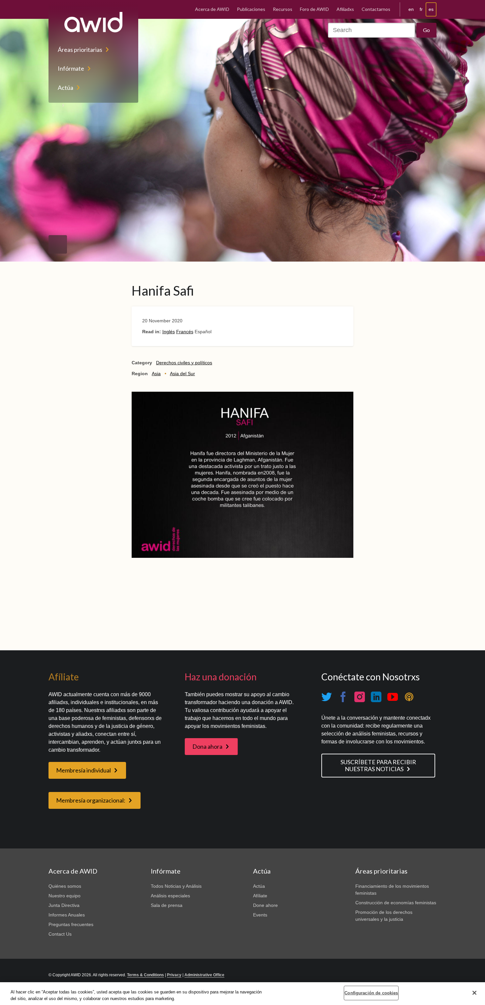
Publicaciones (251, 9)
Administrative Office (204, 975)
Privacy (174, 975)
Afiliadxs (345, 9)
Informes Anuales (66, 914)
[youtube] (392, 697)
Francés (184, 331)
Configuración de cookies (371, 992)
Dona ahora (207, 746)
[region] (242, 993)
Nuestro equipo (64, 895)
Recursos (282, 9)
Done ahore (265, 905)
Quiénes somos (64, 886)
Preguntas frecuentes (70, 924)
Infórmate (71, 68)
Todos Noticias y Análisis (176, 886)
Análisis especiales (170, 895)
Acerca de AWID (212, 9)
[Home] (93, 22)
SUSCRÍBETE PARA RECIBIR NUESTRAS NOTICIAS (378, 765)
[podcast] (409, 697)
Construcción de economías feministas (395, 902)
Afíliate (260, 895)
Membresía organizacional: (90, 800)
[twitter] (326, 697)
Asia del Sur (182, 373)
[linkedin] (376, 697)
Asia (156, 373)
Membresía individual (83, 770)
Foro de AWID (314, 9)
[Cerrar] (474, 993)
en (411, 9)
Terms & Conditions (145, 975)
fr (421, 9)
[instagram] (359, 697)
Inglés (168, 331)
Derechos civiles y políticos (184, 362)
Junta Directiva (64, 905)
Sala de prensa (166, 905)
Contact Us (60, 934)
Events (260, 914)
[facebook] (343, 697)
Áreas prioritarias (80, 49)
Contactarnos (376, 9)
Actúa (65, 87)
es (431, 9)
